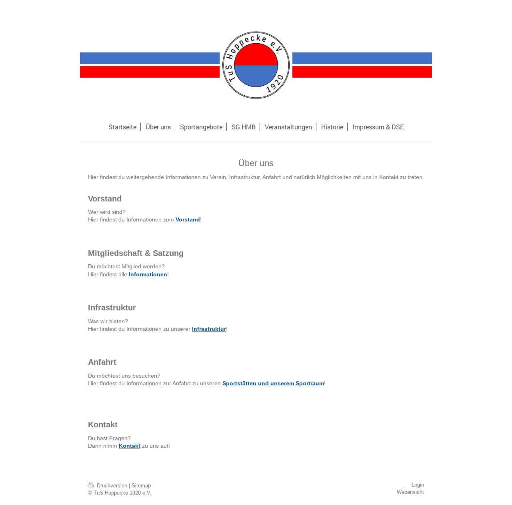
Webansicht (410, 492)
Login (418, 485)
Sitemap (141, 486)
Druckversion (112, 486)
